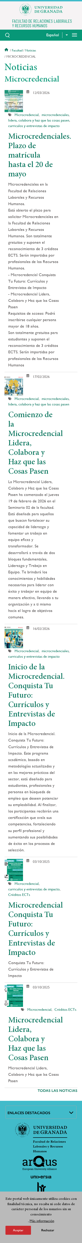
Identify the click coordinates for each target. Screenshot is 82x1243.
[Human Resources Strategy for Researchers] (41, 1189)
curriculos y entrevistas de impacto (34, 126)
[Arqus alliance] (40, 1163)
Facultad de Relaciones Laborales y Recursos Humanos (49, 1146)
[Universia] (41, 1177)
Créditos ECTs (19, 894)
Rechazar (47, 1230)
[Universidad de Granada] (41, 9)
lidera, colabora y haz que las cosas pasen (38, 120)
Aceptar (18, 1230)
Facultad (17, 50)
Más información (42, 1221)
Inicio (7, 50)
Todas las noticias (57, 1090)
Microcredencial (27, 115)
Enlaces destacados (29, 1113)
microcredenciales (55, 115)
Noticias (30, 50)
